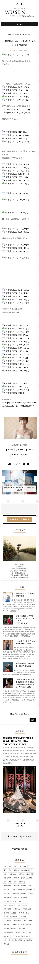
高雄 (10, 866)
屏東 (10, 870)
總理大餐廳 (22, 928)
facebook (14, 836)
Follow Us (19, 826)
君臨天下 (21, 901)
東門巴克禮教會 (28, 920)
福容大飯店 (7, 893)
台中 (29, 866)
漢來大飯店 (30, 889)
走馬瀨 (29, 932)
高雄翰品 (6, 944)
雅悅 (5, 940)
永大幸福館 (16, 924)
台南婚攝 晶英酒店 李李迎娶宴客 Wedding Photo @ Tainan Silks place (18, 741)
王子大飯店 (29, 924)
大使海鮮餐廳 (7, 885)
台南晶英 (21, 874)
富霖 (30, 885)
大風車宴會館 (7, 909)
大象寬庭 (10, 34)
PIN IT (16, 454)
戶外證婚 (16, 878)
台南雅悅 (6, 901)
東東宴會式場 (25, 870)
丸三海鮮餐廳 (12, 874)
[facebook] (21, 4)
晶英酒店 (29, 878)
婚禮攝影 (24, 34)
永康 (22, 924)
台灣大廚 (13, 901)
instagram (27, 836)
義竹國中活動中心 (9, 932)
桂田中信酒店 (21, 889)
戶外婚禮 (21, 913)
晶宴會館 (23, 917)
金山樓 (18, 936)
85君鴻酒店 (16, 893)
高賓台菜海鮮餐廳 (20, 940)
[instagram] (17, 4)
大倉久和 (24, 905)
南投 (15, 882)
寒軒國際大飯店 (26, 909)
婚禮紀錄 (18, 34)
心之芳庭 (6, 913)
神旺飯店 (13, 928)
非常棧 (11, 940)
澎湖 (27, 874)
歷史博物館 (7, 924)
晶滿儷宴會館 (7, 920)
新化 (14, 889)
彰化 (5, 874)
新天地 (6, 917)
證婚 (32, 874)
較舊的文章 (25, 519)
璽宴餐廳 (6, 928)
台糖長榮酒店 (7, 878)
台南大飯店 (24, 897)
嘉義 (25, 866)
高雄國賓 (29, 940)
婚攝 (29, 34)
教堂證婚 (16, 870)
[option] (19, 483)
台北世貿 (16, 897)
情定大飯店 (7, 889)
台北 (15, 866)
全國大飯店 (24, 893)
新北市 (28, 913)
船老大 (18, 932)
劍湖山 (32, 893)
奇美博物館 (17, 909)
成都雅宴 (13, 913)
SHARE (10, 450)
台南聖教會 (22, 882)
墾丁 (19, 905)
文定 (20, 866)
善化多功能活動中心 (9, 905)
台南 (14, 34)
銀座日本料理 (26, 936)
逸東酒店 (6, 936)
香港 (32, 870)
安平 (5, 870)
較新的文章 (14, 519)
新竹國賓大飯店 (14, 917)
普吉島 (23, 878)
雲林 (10, 882)
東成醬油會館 (17, 920)
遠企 (12, 936)
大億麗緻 (16, 885)
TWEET (20, 450)
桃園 (5, 882)
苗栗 (23, 932)
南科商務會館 (7, 897)
